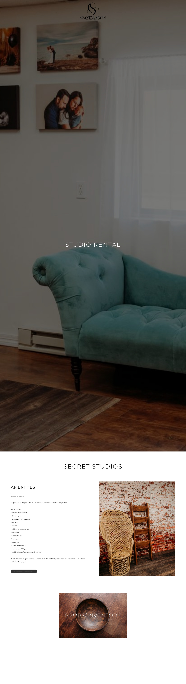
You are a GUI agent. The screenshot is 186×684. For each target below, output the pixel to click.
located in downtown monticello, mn (17, 496)
